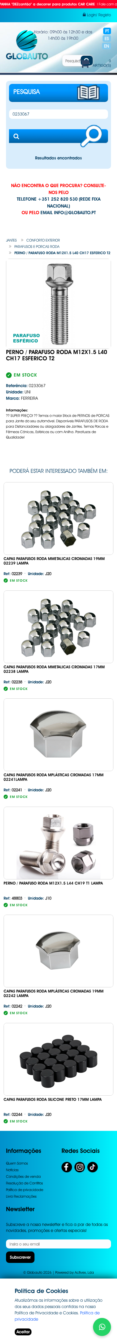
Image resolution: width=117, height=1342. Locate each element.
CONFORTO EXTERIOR (43, 240)
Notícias (12, 1170)
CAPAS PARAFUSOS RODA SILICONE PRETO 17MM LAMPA (53, 1099)
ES (107, 38)
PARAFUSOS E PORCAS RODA (36, 246)
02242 (13, 1006)
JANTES (11, 240)
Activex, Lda (84, 1272)
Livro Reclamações (21, 1196)
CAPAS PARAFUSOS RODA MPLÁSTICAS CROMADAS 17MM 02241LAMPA (54, 777)
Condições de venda (23, 1176)
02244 (13, 1114)
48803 (13, 898)
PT (107, 31)
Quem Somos (17, 1163)
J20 (39, 573)
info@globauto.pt (75, 212)
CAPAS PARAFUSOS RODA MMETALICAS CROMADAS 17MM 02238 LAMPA (54, 669)
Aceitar (23, 1331)
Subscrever (20, 1257)
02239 (13, 573)
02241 (13, 789)
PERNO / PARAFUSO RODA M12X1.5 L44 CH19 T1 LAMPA (53, 883)
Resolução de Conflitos (24, 1183)
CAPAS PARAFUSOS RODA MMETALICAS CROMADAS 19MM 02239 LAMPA (54, 560)
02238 (13, 681)
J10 (39, 898)
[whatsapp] (102, 1327)
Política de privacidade (24, 1189)
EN (106, 46)
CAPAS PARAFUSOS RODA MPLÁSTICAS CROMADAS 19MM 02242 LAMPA (54, 993)
